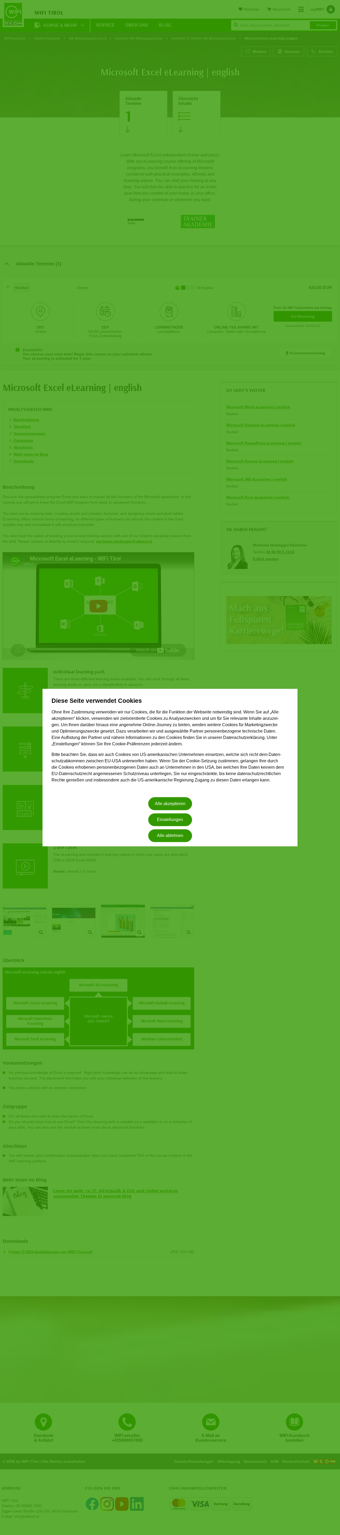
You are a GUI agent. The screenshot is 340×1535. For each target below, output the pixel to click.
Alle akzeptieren (170, 803)
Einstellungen (170, 819)
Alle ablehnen (170, 836)
